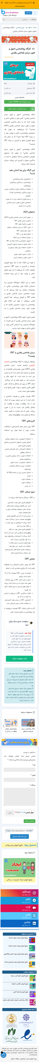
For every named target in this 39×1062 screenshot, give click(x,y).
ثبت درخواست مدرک (19, 658)
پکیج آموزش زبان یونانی (14, 845)
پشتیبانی (22, 1059)
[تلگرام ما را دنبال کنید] (34, 900)
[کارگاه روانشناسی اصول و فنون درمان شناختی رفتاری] (19, 70)
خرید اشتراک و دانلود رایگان (17, 109)
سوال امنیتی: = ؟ (24, 812)
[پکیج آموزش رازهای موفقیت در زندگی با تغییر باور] (11, 723)
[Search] (4, 19)
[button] (1, 3)
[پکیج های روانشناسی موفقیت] (19, 742)
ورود (35, 1059)
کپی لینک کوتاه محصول (19, 836)
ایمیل (33, 775)
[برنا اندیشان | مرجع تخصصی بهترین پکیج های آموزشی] (10, 13)
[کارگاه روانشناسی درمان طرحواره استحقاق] (28, 723)
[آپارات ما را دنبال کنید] (34, 908)
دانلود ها (29, 27)
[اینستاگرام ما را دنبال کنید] (34, 893)
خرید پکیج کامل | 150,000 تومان (19, 101)
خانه (34, 27)
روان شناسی (20, 27)
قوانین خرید (29, 1059)
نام (33, 765)
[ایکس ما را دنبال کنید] (34, 916)
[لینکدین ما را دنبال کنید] (34, 923)
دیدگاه (32, 785)
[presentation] (4, 726)
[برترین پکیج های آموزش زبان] (19, 39)
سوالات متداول (15, 1059)
